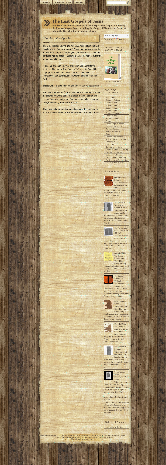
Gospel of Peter (111, 121)
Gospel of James (112, 108)
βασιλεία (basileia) (90, 86)
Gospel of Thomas (113, 113)
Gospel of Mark (111, 103)
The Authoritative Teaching (116, 158)
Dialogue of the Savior (114, 147)
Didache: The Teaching (114, 137)
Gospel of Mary (111, 116)
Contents (46, 2)
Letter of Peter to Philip (114, 126)
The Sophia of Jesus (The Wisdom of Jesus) (121, 205)
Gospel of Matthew (113, 100)
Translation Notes (63, 2)
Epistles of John (112, 144)
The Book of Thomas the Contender (119, 278)
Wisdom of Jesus (112, 129)
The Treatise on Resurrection (116, 160)
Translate (121, 39)
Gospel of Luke (111, 105)
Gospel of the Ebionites (114, 155)
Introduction (110, 97)
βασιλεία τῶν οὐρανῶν (58, 38)
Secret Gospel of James (115, 124)
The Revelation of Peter (114, 163)
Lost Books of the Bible (114, 427)
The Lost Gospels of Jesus (77, 21)
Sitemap (79, 2)
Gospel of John (111, 111)
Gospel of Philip (112, 118)
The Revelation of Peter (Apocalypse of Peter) (121, 230)
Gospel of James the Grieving (117, 150)
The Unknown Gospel (114, 152)
